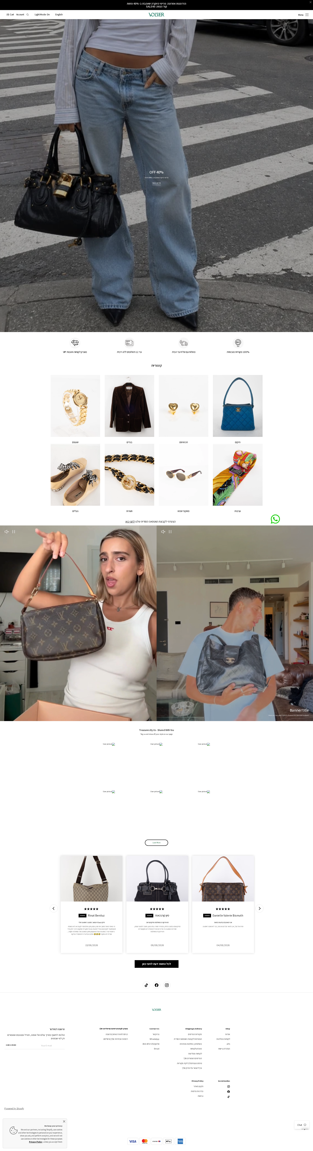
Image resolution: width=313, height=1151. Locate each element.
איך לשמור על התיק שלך (192, 1068)
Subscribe (11, 1045)
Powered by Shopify (14, 1108)
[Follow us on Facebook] (156, 985)
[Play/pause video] (170, 532)
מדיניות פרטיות (197, 1091)
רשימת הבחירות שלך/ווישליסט (115, 1039)
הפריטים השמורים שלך (192, 1058)
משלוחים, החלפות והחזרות (191, 1044)
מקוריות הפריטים (195, 1034)
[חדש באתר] (156, 175)
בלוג (228, 1044)
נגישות (200, 1096)
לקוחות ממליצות (223, 1039)
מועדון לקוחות (196, 1048)
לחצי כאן (130, 521)
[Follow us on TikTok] (146, 985)
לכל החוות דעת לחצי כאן (156, 964)
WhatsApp (154, 1039)
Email (156, 1048)
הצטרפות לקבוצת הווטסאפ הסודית (188, 1039)
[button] (59, 14)
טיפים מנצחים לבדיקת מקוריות (189, 1063)
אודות (227, 1034)
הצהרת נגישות (224, 1048)
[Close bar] (310, 2)
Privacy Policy (35, 1142)
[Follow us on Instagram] (166, 985)
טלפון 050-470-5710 (151, 1044)
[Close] (64, 1121)
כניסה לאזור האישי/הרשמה (117, 1034)
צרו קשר (156, 1034)
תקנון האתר (198, 1086)
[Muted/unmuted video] (163, 532)
